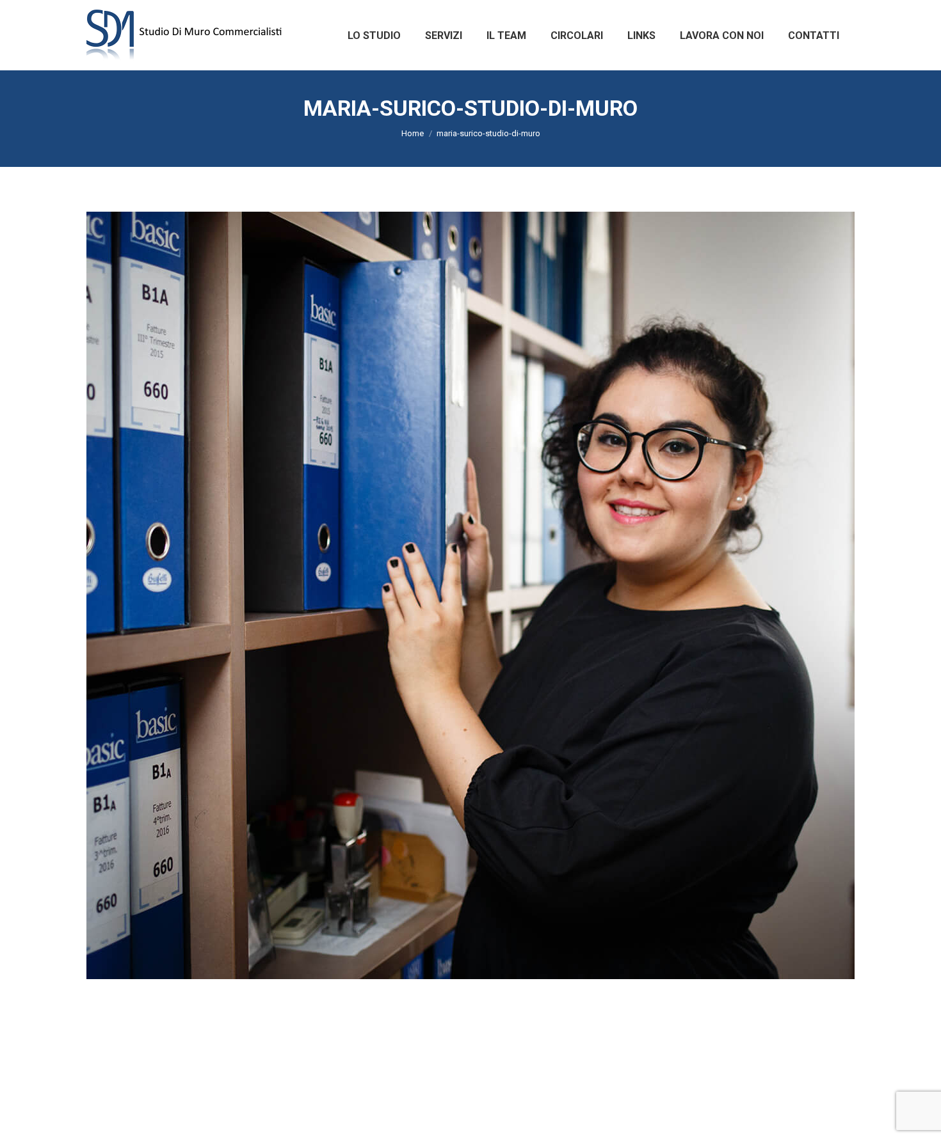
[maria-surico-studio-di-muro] (470, 595)
